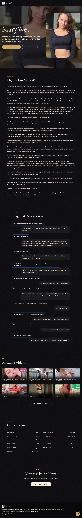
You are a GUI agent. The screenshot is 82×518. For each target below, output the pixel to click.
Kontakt (76, 3)
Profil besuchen (41, 484)
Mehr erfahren (30, 47)
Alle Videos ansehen (41, 403)
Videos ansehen (11, 47)
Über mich (59, 3)
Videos (68, 3)
